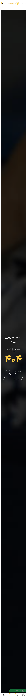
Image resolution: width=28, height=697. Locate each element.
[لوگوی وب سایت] (13, 3)
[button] (17, 690)
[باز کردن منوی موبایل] (24, 3)
